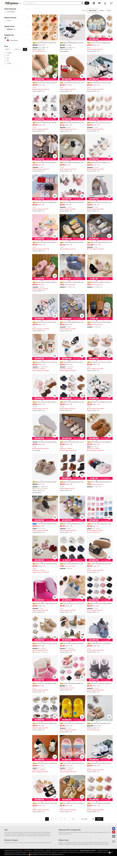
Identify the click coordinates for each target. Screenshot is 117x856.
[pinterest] (113, 831)
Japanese (100, 832)
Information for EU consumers (69, 850)
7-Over (9, 63)
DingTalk (67, 844)
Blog (46, 843)
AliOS (103, 844)
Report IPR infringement (43, 832)
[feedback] (113, 836)
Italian (87, 832)
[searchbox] (53, 3)
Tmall (91, 844)
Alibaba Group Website (65, 843)
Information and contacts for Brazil (27, 834)
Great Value (32, 843)
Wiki (42, 843)
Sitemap (48, 850)
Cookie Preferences (39, 850)
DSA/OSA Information (10, 834)
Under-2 (9, 53)
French (78, 832)
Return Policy (47, 836)
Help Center (7, 832)
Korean (106, 832)
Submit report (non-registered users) (27, 836)
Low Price (25, 843)
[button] (20, 3)
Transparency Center (10, 836)
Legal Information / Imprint (88, 850)
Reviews (38, 843)
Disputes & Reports (17, 832)
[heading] (45, 43)
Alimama (81, 843)
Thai (110, 832)
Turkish (95, 832)
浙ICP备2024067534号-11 (57, 854)
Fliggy (86, 843)
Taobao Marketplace (83, 844)
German (82, 832)
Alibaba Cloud (92, 843)
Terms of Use (56, 850)
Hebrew (65, 834)
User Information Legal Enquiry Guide (69, 852)
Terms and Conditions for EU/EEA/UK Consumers (42, 852)
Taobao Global (97, 844)
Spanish (73, 832)
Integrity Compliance (44, 834)
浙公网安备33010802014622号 (39, 854)
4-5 (8, 58)
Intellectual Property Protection (13, 850)
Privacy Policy (28, 850)
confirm (99, 819)
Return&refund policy (29, 832)
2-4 (8, 55)
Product (13, 843)
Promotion (19, 843)
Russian (60, 832)
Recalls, (40, 836)
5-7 (8, 61)
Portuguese (66, 832)
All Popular (7, 843)
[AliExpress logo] (11, 3)
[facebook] (113, 828)
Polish (69, 834)
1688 (106, 844)
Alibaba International (102, 843)
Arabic (60, 834)
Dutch (91, 832)
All (7, 38)
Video (49, 843)
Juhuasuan (74, 844)
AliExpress (75, 843)
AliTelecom (61, 844)
